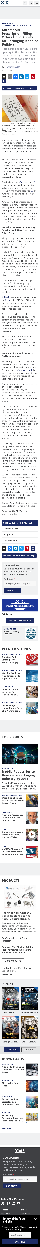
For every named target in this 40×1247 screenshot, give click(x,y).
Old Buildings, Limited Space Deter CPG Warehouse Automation (12, 708)
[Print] (4, 76)
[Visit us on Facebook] (8, 1203)
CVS (36, 182)
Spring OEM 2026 (10, 1042)
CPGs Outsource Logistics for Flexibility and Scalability (10, 692)
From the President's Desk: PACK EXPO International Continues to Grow (12, 818)
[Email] (10, 76)
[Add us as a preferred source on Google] (4, 81)
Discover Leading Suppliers (11, 632)
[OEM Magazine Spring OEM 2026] (10, 1027)
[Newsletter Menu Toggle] (25, 3)
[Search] (31, 3)
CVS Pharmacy (10, 540)
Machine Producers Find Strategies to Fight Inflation (11, 676)
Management (8, 687)
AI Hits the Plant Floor (10, 1084)
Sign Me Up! (12, 590)
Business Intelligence (18, 25)
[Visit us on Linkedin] (13, 1203)
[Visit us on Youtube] (18, 1203)
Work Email (9, 579)
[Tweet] (27, 76)
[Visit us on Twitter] (3, 1203)
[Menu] (36, 3)
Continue (20, 1242)
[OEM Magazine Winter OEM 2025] (29, 1027)
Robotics (6, 1113)
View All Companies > (20, 620)
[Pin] (33, 76)
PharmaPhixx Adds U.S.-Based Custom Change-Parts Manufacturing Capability (17, 916)
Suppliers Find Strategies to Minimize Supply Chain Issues (10, 660)
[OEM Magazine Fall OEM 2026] (10, 998)
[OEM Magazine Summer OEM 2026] (29, 998)
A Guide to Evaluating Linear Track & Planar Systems (13, 1070)
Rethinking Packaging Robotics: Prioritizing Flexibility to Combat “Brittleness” (13, 1118)
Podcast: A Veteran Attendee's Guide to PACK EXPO (12, 852)
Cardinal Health (25, 370)
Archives (28, 1049)
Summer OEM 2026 (29, 1012)
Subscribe (12, 1049)
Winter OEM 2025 (29, 1042)
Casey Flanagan (13, 67)
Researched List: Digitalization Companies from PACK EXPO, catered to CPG (12, 1102)
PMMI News (8, 23)
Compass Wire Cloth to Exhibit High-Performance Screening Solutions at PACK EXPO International (17, 950)
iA (32, 190)
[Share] (15, 76)
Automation (7, 768)
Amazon (9, 300)
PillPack (5, 297)
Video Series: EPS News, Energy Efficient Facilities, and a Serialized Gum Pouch (13, 835)
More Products (13, 961)
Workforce (7, 1096)
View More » (7, 1129)
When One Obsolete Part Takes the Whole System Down (13, 801)
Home (4, 829)
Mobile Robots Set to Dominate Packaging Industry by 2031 (18, 775)
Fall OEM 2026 (10, 1012)
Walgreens (24, 182)
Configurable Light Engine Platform (15, 939)
